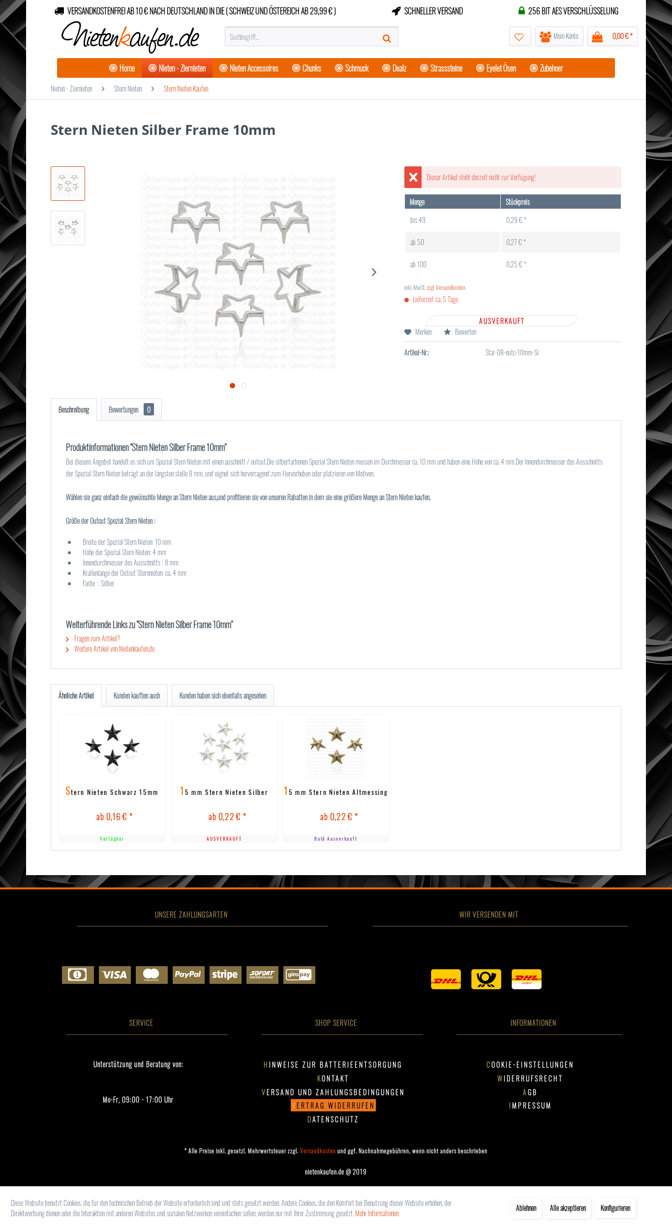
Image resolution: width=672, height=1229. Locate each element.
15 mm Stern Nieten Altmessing (336, 791)
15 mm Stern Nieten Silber (224, 791)
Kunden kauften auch (137, 695)
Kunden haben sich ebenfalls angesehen (223, 695)
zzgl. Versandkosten (446, 287)
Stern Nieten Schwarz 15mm (112, 791)
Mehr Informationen (376, 1213)
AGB (530, 1092)
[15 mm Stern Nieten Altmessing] (336, 748)
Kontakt (333, 1078)
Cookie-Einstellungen (530, 1064)
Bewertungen (130, 409)
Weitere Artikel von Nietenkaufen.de (113, 648)
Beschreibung (74, 409)
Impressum (530, 1105)
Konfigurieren (615, 1207)
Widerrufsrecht (530, 1078)
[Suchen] (388, 36)
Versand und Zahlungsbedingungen (333, 1092)
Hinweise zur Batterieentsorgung (333, 1064)
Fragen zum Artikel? (97, 638)
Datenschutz (333, 1119)
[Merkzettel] (520, 36)
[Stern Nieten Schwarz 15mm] (112, 748)
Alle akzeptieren (568, 1207)
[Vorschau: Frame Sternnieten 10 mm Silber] (68, 228)
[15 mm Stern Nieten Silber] (224, 748)
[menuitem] (311, 36)
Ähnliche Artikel (76, 695)
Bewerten (465, 331)
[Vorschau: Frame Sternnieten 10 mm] (68, 183)
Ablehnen (526, 1207)
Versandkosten (318, 1150)
